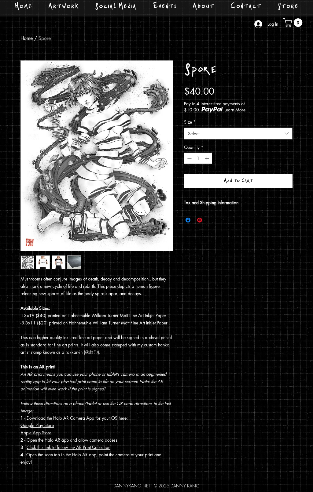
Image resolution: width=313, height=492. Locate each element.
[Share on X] (211, 220)
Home (26, 38)
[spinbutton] (198, 158)
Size (190, 122)
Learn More (234, 110)
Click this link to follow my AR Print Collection (68, 447)
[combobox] (238, 133)
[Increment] (207, 158)
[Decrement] (189, 158)
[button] (293, 22)
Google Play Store (37, 425)
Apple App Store (35, 433)
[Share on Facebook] (188, 220)
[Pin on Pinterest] (199, 220)
